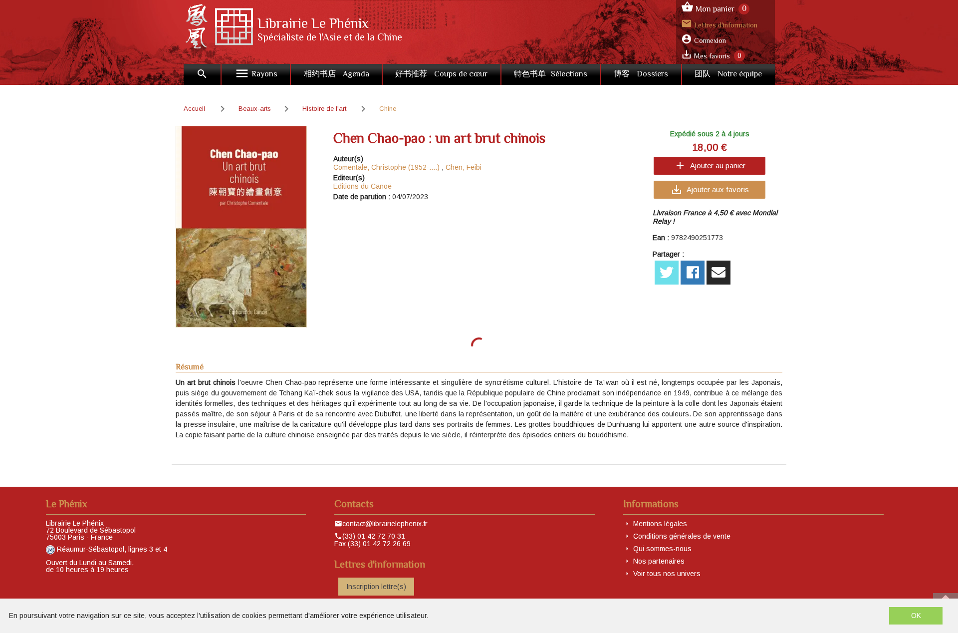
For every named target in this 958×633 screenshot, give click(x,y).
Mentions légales (660, 524)
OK (916, 616)
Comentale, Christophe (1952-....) (386, 167)
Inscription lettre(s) (376, 587)
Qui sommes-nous (662, 549)
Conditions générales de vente (681, 536)
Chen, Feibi (463, 167)
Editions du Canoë (362, 186)
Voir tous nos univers (667, 574)
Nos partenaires (659, 561)
